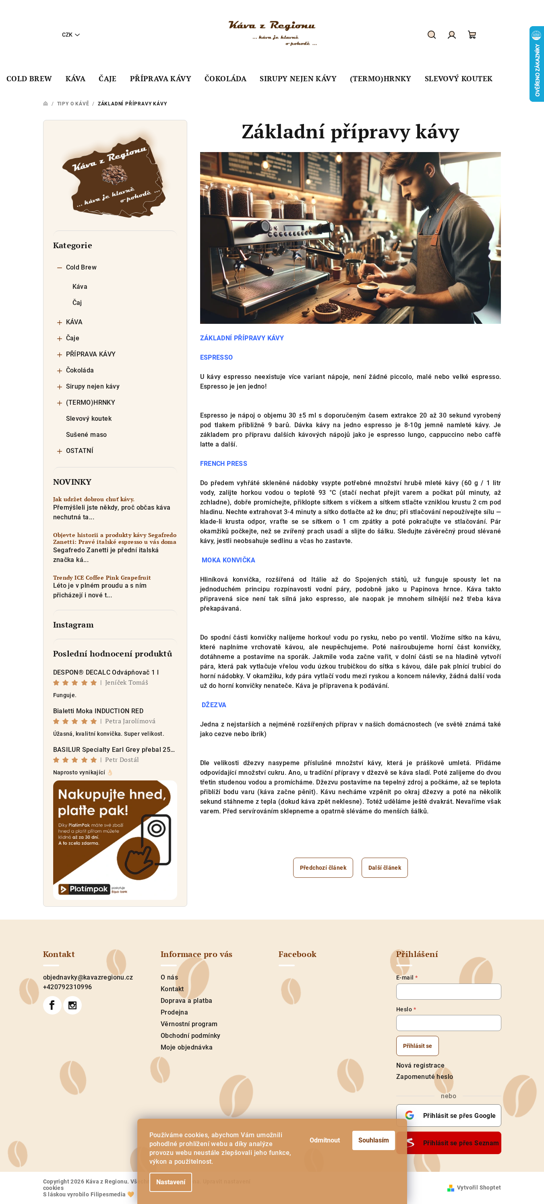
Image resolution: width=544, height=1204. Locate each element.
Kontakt (172, 989)
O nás (169, 977)
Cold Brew (81, 267)
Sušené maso (86, 434)
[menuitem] (29, 78)
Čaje (73, 338)
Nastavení (170, 1182)
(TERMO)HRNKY (91, 402)
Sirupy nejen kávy (93, 386)
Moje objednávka (187, 1047)
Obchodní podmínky (191, 1035)
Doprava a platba (186, 1000)
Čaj (77, 303)
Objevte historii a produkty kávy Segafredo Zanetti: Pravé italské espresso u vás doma (115, 538)
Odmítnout (325, 1140)
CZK (67, 34)
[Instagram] (72, 1005)
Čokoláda (80, 370)
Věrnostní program (189, 1024)
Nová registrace (420, 1065)
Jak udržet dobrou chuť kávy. (94, 499)
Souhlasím (373, 1140)
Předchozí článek (323, 867)
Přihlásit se (417, 1046)
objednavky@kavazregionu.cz (88, 977)
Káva (80, 286)
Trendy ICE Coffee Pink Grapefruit (102, 577)
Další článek (384, 867)
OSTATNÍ (80, 451)
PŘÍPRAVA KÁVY (91, 354)
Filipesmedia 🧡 (112, 1194)
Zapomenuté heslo (424, 1077)
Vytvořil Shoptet (479, 1187)
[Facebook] (52, 1005)
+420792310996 (67, 987)
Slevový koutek (89, 418)
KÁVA (74, 322)
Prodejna (174, 1012)
